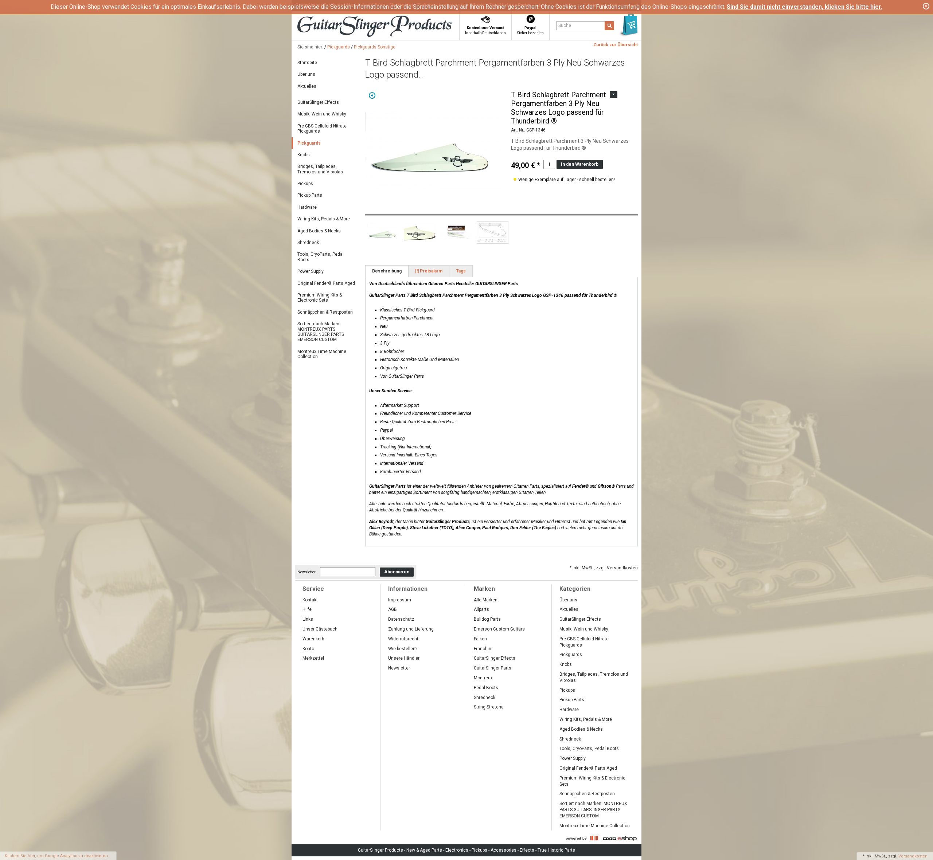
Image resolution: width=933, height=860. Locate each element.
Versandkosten (913, 856)
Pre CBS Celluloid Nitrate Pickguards (322, 128)
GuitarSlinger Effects (318, 102)
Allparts (481, 609)
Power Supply (310, 271)
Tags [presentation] (461, 271)
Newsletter (306, 572)
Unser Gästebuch (319, 629)
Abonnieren (396, 571)
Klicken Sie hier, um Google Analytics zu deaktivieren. (57, 855)
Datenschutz (401, 619)
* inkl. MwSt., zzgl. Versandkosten (604, 567)
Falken (480, 638)
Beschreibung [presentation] (387, 271)
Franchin (482, 648)
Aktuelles (306, 86)
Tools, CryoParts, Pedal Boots (320, 257)
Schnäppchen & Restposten (325, 312)
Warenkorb (313, 638)
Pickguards (338, 47)
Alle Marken (485, 599)
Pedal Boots (486, 687)
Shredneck (308, 242)
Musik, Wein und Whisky (321, 114)
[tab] (387, 271)
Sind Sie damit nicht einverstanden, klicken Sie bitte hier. (804, 6)
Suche (564, 25)
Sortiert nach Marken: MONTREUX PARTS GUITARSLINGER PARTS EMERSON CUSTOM (320, 331)
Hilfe (307, 609)
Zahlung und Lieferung (411, 629)
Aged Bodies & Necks (319, 230)
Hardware (307, 207)
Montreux (483, 677)
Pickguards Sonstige (374, 47)
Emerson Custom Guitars (499, 629)
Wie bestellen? (402, 648)
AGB (392, 609)
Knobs (303, 154)
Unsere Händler (403, 658)
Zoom (372, 95)
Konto (308, 648)
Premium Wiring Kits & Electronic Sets (319, 297)
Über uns (306, 74)
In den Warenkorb (579, 164)
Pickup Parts (309, 195)
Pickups (305, 183)
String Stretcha (489, 707)
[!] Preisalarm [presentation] (428, 271)
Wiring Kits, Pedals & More (323, 218)
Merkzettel (313, 658)
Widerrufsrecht (403, 638)
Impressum (399, 599)
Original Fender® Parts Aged (326, 283)
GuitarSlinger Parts (492, 668)
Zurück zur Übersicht (615, 44)
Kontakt (310, 599)
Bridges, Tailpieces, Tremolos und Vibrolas (320, 169)
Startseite (307, 62)
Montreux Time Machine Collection (321, 354)
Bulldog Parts (487, 619)
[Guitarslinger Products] (388, 27)
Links (307, 619)
